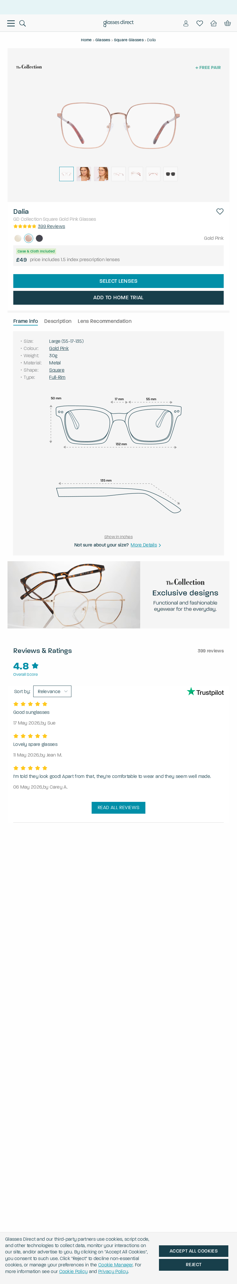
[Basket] (227, 23)
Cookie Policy (73, 1271)
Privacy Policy (113, 1271)
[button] (220, 211)
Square (50, 219)
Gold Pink (69, 219)
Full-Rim (57, 377)
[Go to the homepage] (118, 24)
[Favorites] (200, 23)
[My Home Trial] (214, 23)
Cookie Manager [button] (115, 1265)
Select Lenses (118, 281)
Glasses (87, 219)
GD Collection (27, 219)
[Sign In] (186, 23)
